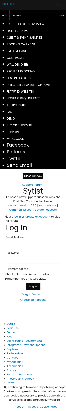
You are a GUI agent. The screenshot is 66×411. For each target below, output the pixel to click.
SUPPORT (13, 132)
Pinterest (17, 152)
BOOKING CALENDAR (21, 44)
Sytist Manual (47, 205)
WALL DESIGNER (17, 65)
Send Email (19, 165)
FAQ (9, 112)
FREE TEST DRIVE (17, 31)
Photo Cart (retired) (20, 379)
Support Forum (32, 185)
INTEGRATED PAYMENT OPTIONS (28, 85)
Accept (20, 407)
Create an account (37, 217)
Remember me (18, 269)
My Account (15, 362)
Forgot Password (33, 294)
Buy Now (12, 349)
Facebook (18, 145)
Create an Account (33, 300)
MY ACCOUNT (16, 139)
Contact (12, 358)
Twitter (14, 158)
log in (17, 217)
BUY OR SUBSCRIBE (19, 125)
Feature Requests (45, 210)
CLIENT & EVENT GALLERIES (24, 38)
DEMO (11, 119)
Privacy (12, 370)
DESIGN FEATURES (19, 78)
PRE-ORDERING (17, 51)
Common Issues (20, 210)
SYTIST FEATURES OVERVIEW (26, 24)
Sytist (33, 191)
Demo (11, 332)
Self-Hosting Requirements (24, 341)
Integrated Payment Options (26, 345)
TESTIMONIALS (16, 105)
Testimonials (15, 366)
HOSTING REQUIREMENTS (23, 98)
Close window (33, 176)
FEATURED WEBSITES (20, 92)
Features (13, 328)
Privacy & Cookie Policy (42, 407)
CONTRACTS (15, 58)
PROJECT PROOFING (21, 71)
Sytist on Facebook (19, 374)
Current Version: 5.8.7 (22, 205)
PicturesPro (15, 353)
